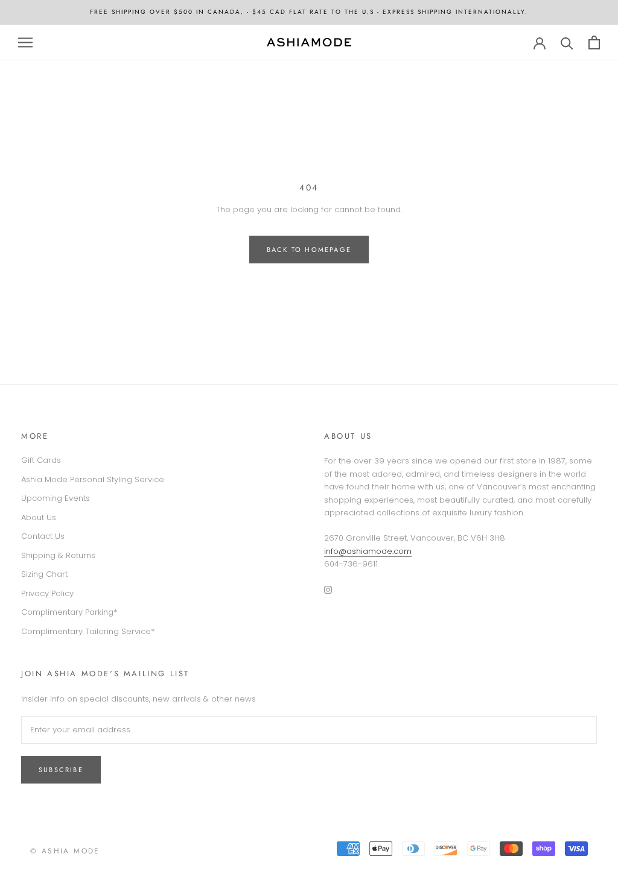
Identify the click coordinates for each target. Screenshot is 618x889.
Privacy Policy (47, 593)
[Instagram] (328, 589)
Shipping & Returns (58, 555)
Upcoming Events (55, 498)
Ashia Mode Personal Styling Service (92, 479)
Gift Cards (41, 460)
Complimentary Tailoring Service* (87, 631)
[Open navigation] (25, 42)
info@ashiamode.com (368, 551)
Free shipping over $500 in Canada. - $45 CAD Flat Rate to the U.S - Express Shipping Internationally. (309, 11)
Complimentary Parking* (69, 612)
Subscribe (61, 769)
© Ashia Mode (65, 851)
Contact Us (43, 536)
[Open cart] (594, 42)
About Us (38, 517)
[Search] (567, 42)
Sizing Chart (44, 574)
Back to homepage (309, 249)
